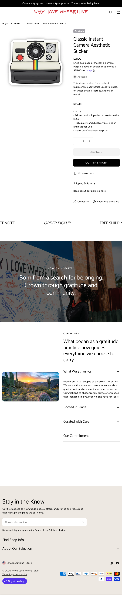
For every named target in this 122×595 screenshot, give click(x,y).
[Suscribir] (83, 522)
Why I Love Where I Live (25, 570)
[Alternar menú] (3, 12)
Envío (76, 62)
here (103, 190)
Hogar (5, 23)
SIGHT (17, 23)
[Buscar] (111, 12)
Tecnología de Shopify (14, 574)
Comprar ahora (96, 162)
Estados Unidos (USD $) (20, 563)
